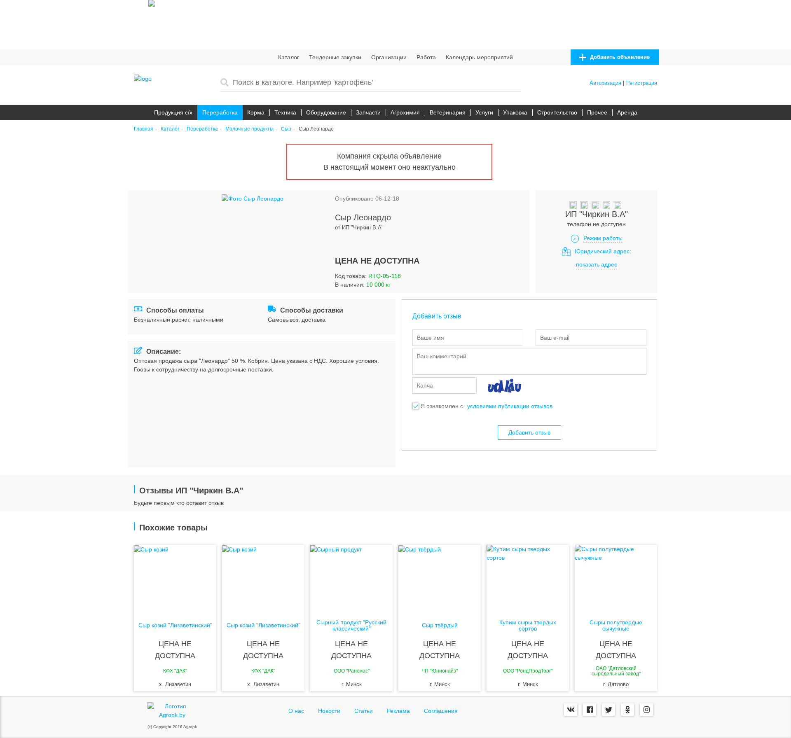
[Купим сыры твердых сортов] (528, 578)
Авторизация (605, 83)
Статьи (363, 711)
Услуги (484, 112)
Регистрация (641, 83)
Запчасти (368, 112)
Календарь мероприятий (479, 57)
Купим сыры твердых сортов (527, 625)
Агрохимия (405, 112)
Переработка (220, 112)
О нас (296, 711)
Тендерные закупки (335, 57)
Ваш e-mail (554, 337)
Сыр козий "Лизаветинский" (175, 625)
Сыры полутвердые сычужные (616, 625)
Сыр (286, 129)
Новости (329, 711)
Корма (255, 112)
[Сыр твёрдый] (439, 578)
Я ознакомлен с (442, 406)
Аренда (627, 112)
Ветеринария (448, 112)
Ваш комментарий (441, 356)
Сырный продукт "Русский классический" (351, 625)
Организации (389, 57)
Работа (426, 57)
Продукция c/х (173, 112)
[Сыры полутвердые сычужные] (616, 578)
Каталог (288, 57)
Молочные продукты (249, 129)
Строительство (557, 112)
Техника (285, 112)
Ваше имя (430, 337)
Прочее (597, 112)
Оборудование (326, 112)
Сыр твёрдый (440, 625)
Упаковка (515, 112)
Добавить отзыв (529, 432)
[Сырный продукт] (351, 578)
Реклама (398, 711)
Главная (143, 129)
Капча (425, 385)
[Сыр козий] (175, 578)
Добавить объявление (619, 57)
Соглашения (441, 711)
